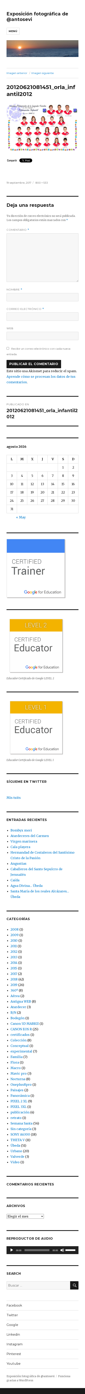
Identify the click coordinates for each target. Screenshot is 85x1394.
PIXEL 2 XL (18, 1101)
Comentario (18, 230)
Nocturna (17, 1079)
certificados (20, 1035)
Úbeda (15, 1145)
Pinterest (14, 1354)
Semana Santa (21, 1123)
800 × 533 (41, 182)
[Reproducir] (12, 1250)
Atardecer (18, 1007)
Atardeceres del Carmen (29, 836)
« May (21, 517)
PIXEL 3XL (18, 1107)
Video (15, 1162)
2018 (14, 979)
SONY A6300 (20, 1134)
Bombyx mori (21, 830)
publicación (19, 1112)
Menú (13, 31)
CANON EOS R (21, 1029)
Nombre (14, 289)
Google (12, 1325)
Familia (16, 1057)
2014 (13, 963)
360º (14, 990)
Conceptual (19, 1046)
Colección (18, 1040)
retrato (16, 1118)
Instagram (15, 1344)
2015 (13, 968)
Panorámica (20, 1096)
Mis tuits (14, 798)
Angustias (18, 863)
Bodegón (17, 1018)
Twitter (12, 1315)
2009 (14, 935)
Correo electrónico (25, 309)
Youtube (14, 1364)
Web (10, 328)
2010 (14, 940)
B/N (13, 1012)
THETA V (17, 1140)
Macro (15, 1068)
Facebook (14, 1305)
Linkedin (13, 1334)
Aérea (15, 996)
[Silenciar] (62, 1250)
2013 (13, 957)
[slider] (70, 1249)
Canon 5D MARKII (24, 1024)
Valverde (17, 1157)
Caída (14, 880)
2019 (13, 985)
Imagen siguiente (42, 73)
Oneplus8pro (21, 1085)
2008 (14, 929)
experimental (21, 1051)
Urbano (16, 1151)
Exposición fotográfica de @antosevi (31, 1376)
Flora (14, 1062)
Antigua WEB (20, 1001)
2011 (13, 946)
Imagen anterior (17, 73)
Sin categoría (20, 1129)
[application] (42, 1250)
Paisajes (17, 1090)
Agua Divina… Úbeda (26, 886)
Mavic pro (18, 1073)
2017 (13, 974)
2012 (13, 952)
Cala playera (20, 847)
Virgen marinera (23, 841)
